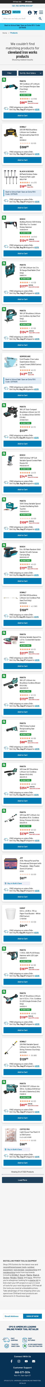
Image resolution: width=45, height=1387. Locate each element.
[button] (30, 73)
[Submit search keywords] (40, 18)
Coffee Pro (25, 1129)
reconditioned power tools (14, 1267)
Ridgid (20, 1277)
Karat (22, 908)
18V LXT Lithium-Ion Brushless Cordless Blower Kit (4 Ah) (30, 683)
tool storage (19, 1269)
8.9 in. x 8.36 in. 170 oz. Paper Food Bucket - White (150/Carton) (30, 913)
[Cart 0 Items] (35, 13)
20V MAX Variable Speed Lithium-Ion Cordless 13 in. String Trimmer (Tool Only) (30, 1047)
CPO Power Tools (17, 2)
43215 (37, 109)
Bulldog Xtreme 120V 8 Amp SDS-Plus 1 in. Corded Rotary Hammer (30, 224)
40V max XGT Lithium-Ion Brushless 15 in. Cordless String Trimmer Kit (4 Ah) (30, 817)
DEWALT (15, 1275)
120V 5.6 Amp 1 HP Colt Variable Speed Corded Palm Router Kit (31, 460)
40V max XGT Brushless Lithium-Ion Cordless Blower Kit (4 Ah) (29, 771)
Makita (23, 81)
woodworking (31, 1269)
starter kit (34, 1280)
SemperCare (25, 356)
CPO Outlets (28, 2)
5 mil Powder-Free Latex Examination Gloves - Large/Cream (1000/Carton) (30, 361)
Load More (22, 1180)
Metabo (13, 1277)
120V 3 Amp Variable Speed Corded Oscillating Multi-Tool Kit (30, 506)
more (30, 1277)
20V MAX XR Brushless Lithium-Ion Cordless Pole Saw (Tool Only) (30, 598)
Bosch (22, 219)
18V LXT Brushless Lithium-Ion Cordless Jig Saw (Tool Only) (30, 316)
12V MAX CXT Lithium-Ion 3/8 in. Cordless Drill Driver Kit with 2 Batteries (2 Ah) (30, 1089)
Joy (21, 858)
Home (4, 33)
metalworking (9, 1272)
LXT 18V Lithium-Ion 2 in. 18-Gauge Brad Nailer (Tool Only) (30, 270)
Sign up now (32, 1316)
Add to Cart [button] (23, 115)
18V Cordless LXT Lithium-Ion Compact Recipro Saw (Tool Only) (30, 86)
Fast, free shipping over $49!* (22, 6)
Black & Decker (27, 171)
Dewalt (23, 127)
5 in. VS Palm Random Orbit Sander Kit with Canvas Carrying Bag (30, 552)
